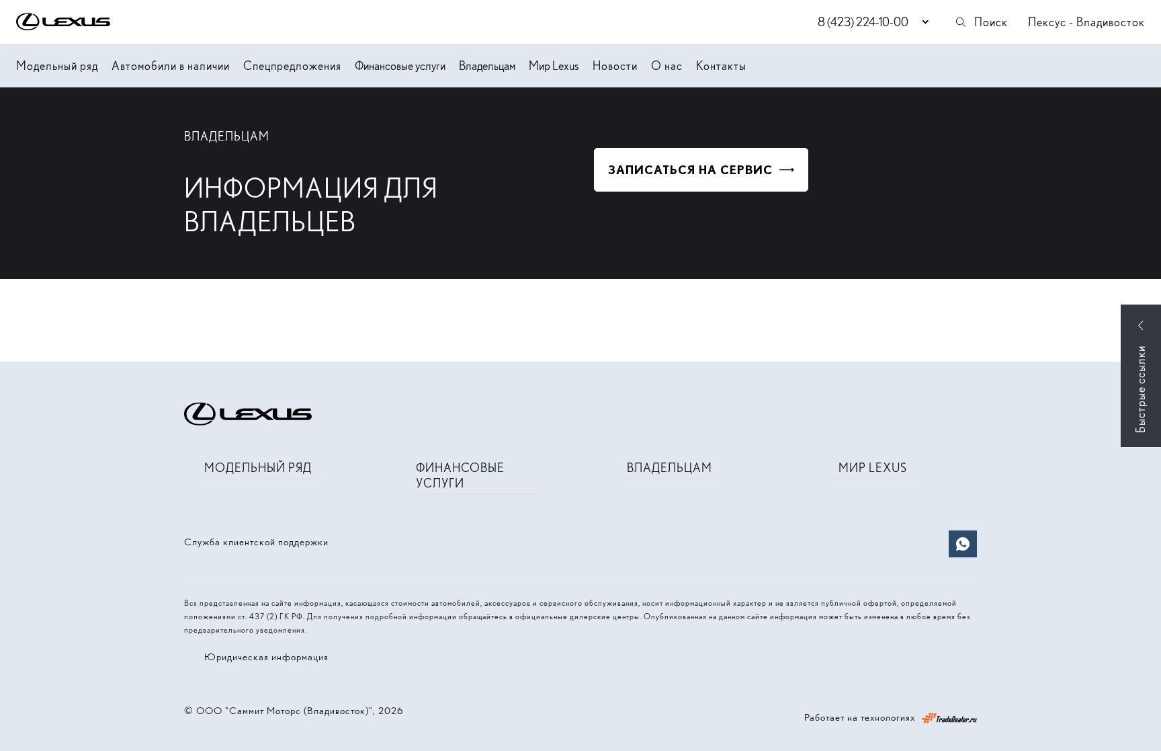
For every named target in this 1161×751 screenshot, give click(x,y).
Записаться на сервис (690, 170)
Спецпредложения (292, 65)
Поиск (991, 22)
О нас (667, 65)
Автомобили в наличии (171, 65)
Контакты (721, 65)
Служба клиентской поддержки (256, 542)
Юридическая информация (266, 657)
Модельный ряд (57, 65)
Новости (615, 65)
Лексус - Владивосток (1086, 22)
